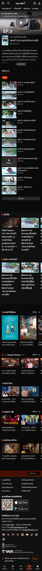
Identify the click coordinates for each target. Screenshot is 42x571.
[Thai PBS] (21, 3)
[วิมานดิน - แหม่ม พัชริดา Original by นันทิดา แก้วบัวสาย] (30, 363)
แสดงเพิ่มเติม (21, 64)
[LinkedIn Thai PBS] (3, 539)
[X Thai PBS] (8, 534)
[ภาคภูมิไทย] (10, 448)
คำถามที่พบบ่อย (7, 483)
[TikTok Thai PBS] (32, 534)
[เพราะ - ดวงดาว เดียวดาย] (10, 363)
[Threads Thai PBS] (17, 534)
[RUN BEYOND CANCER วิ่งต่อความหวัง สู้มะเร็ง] (30, 420)
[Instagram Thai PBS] (13, 534)
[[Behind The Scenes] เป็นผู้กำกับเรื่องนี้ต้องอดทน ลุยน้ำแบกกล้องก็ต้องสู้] (30, 267)
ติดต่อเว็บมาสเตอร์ (27, 483)
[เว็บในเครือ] (3, 3)
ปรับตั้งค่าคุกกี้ (26, 491)
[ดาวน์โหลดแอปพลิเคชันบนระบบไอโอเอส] (21, 502)
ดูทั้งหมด (21, 198)
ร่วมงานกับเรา (6, 491)
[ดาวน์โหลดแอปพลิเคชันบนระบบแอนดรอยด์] (21, 508)
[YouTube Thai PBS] (27, 534)
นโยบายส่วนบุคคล (7, 487)
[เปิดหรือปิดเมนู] (34, 3)
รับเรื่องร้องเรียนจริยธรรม (29, 487)
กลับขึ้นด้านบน (32, 473)
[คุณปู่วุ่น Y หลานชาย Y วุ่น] (28, 327)
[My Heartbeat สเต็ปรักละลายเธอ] (10, 327)
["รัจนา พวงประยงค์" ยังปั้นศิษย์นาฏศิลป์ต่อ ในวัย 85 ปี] (10, 391)
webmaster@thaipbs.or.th (19, 527)
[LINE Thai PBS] (22, 534)
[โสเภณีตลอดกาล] (10, 420)
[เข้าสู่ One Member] (39, 3)
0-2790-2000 (9, 525)
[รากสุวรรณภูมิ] (30, 448)
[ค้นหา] (8, 3)
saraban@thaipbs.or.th (30, 530)
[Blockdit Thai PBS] (36, 534)
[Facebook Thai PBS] (3, 534)
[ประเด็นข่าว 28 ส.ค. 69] (30, 391)
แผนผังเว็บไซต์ (6, 480)
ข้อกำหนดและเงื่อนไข (28, 480)
